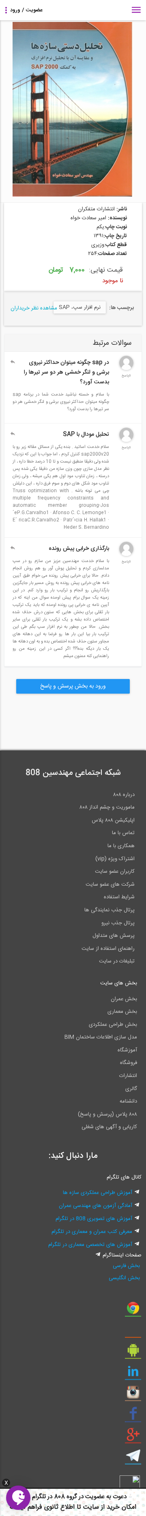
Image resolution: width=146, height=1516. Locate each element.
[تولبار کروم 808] (133, 1310)
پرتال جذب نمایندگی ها (109, 910)
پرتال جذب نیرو (118, 923)
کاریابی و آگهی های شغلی (109, 1126)
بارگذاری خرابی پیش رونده (79, 549)
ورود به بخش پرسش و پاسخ (73, 686)
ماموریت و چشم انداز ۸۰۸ (107, 807)
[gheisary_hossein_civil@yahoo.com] (126, 368)
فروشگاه (128, 1062)
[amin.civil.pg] (126, 554)
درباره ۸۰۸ (124, 794)
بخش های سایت (118, 983)
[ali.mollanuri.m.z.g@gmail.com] (126, 440)
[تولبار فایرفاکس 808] (133, 1332)
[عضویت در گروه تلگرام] (133, 1458)
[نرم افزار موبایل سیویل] (133, 1353)
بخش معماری (122, 1011)
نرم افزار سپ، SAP (80, 307)
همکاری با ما (121, 845)
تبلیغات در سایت (117, 961)
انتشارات (128, 1075)
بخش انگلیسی (124, 1278)
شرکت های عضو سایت (110, 884)
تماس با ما (123, 832)
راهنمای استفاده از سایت (108, 948)
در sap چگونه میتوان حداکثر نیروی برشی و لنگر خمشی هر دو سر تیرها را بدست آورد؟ (66, 372)
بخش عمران (124, 999)
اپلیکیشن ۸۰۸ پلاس (113, 820)
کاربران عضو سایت (115, 871)
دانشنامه (128, 1101)
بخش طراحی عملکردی (113, 1024)
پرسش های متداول (113, 935)
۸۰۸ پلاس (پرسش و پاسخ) (107, 1114)
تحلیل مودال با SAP (86, 434)
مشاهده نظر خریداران (34, 308)
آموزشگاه (127, 1050)
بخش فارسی (126, 1265)
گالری (131, 1088)
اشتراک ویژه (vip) (115, 858)
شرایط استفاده (119, 897)
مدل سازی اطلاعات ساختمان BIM (100, 1037)
